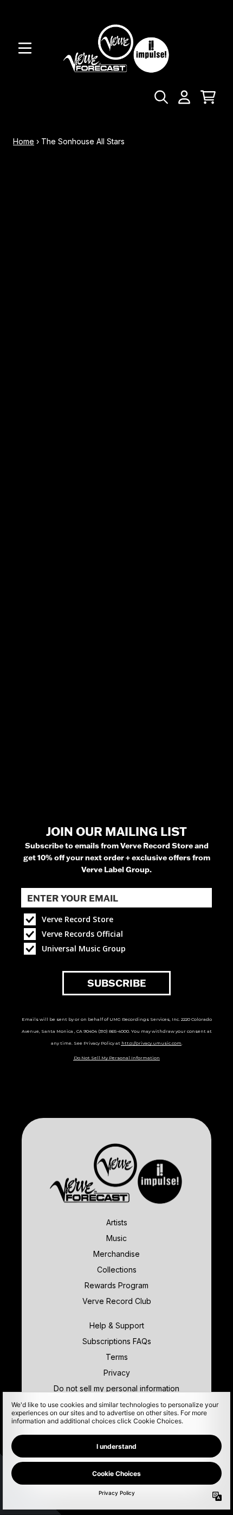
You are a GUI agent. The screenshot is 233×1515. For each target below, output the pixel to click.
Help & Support (116, 1325)
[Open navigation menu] (25, 48)
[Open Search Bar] (160, 97)
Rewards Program (116, 1285)
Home (23, 141)
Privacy (116, 1372)
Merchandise (116, 1253)
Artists (116, 1222)
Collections (117, 1269)
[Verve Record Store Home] (116, 48)
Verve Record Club (116, 1301)
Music (116, 1238)
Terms (117, 1356)
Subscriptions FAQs (116, 1341)
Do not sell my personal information (116, 1388)
